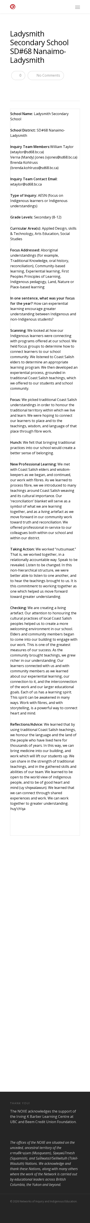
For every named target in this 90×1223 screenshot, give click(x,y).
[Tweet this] (22, 87)
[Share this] (15, 87)
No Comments (48, 75)
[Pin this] (45, 87)
